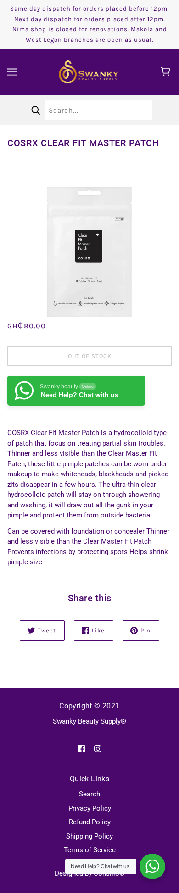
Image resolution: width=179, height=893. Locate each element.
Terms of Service (90, 850)
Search (89, 794)
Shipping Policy (89, 836)
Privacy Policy (89, 808)
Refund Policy (90, 822)
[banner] (88, 71)
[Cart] (167, 72)
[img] (81, 748)
